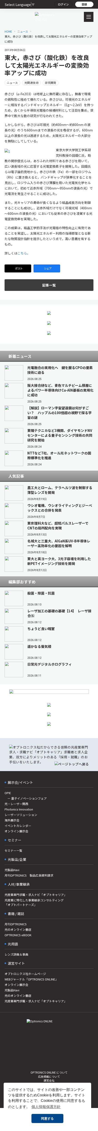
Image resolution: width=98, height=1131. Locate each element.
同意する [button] (47, 1118)
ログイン (63, 4)
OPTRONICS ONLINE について (49, 1072)
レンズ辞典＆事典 (16, 954)
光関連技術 (31, 83)
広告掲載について (49, 1076)
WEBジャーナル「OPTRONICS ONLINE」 (31, 979)
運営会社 (49, 1080)
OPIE (8, 793)
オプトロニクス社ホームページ (25, 974)
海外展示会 (12, 820)
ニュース (12, 83)
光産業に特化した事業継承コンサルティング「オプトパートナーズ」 (34, 902)
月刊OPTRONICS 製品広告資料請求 (29, 875)
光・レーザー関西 (16, 804)
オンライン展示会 (16, 831)
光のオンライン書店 (18, 929)
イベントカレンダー (18, 825)
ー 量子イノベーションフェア (26, 798)
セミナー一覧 (13, 850)
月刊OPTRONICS (16, 924)
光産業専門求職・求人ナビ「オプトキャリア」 (36, 894)
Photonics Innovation (19, 809)
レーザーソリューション (21, 815)
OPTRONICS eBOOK (18, 935)
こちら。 (23, 253)
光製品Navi (12, 870)
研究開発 (50, 83)
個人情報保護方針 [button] (46, 1107)
